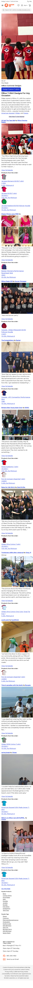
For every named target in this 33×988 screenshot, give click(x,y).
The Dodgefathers (7, 340)
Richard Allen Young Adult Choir (12, 408)
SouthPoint (15, 620)
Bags (4, 894)
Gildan (17, 113)
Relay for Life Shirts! (8, 487)
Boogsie (28, 685)
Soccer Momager (20, 281)
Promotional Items (19, 967)
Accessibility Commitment (10, 974)
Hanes (26, 113)
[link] (9, 5)
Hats (4, 899)
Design (11, 89)
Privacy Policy (9, 971)
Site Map (27, 967)
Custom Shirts (7, 895)
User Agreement (24, 974)
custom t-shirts (25, 969)
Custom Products (8, 967)
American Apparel (8, 113)
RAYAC (27, 408)
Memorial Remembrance (10, 920)
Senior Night (6, 933)
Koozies (5, 905)
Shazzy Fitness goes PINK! (10, 214)
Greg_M (28, 552)
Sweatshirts (6, 908)
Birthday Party (7, 929)
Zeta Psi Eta (21, 487)
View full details (7, 170)
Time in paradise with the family (12, 685)
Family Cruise (7, 924)
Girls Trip (5, 927)
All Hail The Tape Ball (8, 120)
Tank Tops (6, 910)
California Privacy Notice (21, 971)
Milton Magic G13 (7, 281)
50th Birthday (7, 925)
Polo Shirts (6, 907)
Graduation (6, 922)
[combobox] (16, 10)
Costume (6, 918)
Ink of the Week (5, 889)
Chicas (14, 752)
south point (5, 620)
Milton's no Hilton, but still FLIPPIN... (13, 818)
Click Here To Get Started (16, 116)
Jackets (5, 903)
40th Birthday (7, 931)
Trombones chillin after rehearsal (12, 552)
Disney (5, 916)
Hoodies (5, 901)
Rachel (18, 340)
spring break (5, 752)
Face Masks (6, 897)
